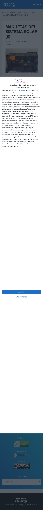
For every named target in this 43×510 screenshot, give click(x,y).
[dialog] (21, 255)
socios (23, 90)
